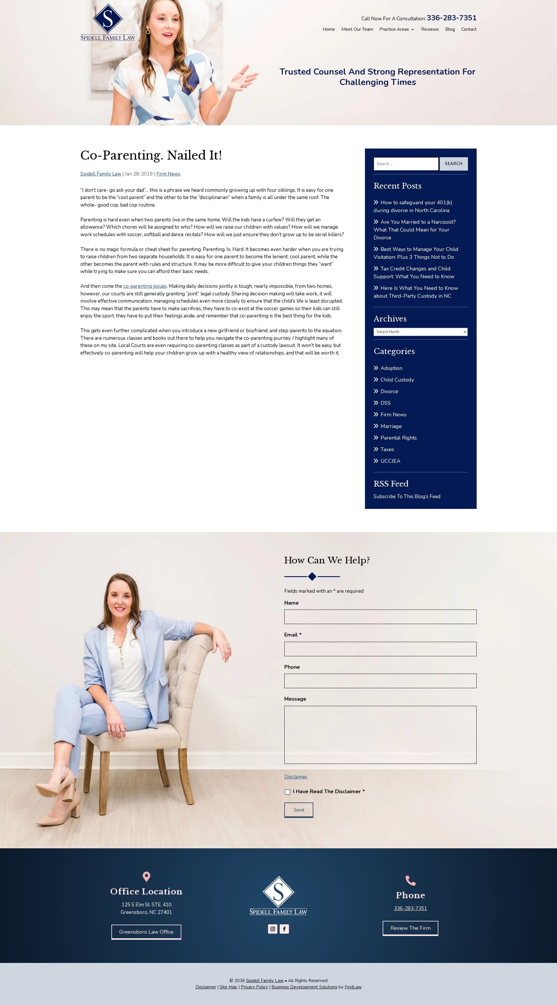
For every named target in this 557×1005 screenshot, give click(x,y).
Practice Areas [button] (394, 29)
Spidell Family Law (100, 174)
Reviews (430, 29)
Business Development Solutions (304, 987)
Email (293, 634)
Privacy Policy (254, 987)
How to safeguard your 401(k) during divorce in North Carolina (413, 206)
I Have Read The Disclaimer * (329, 791)
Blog (450, 29)
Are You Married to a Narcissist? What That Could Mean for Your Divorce (415, 229)
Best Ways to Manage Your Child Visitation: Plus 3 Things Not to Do (416, 253)
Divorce (389, 391)
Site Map (228, 987)
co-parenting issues (145, 286)
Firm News (168, 174)
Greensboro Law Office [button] (146, 931)
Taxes (387, 449)
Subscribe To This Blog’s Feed (407, 496)
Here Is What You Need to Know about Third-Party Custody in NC (416, 292)
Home (329, 29)
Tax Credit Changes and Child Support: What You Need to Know (414, 272)
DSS (386, 403)
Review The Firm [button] (410, 928)
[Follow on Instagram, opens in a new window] (272, 929)
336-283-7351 (452, 18)
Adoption (391, 368)
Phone (292, 667)
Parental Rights (399, 437)
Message (295, 698)
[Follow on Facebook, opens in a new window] (284, 929)
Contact (469, 29)
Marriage (391, 426)
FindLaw (353, 987)
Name (291, 602)
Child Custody (397, 379)
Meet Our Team (357, 29)
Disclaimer (296, 776)
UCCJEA (390, 461)
